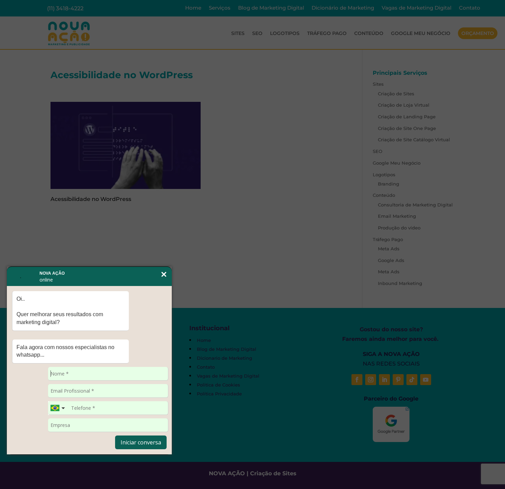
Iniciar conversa (141, 442)
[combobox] (58, 408)
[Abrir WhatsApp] (17, 471)
